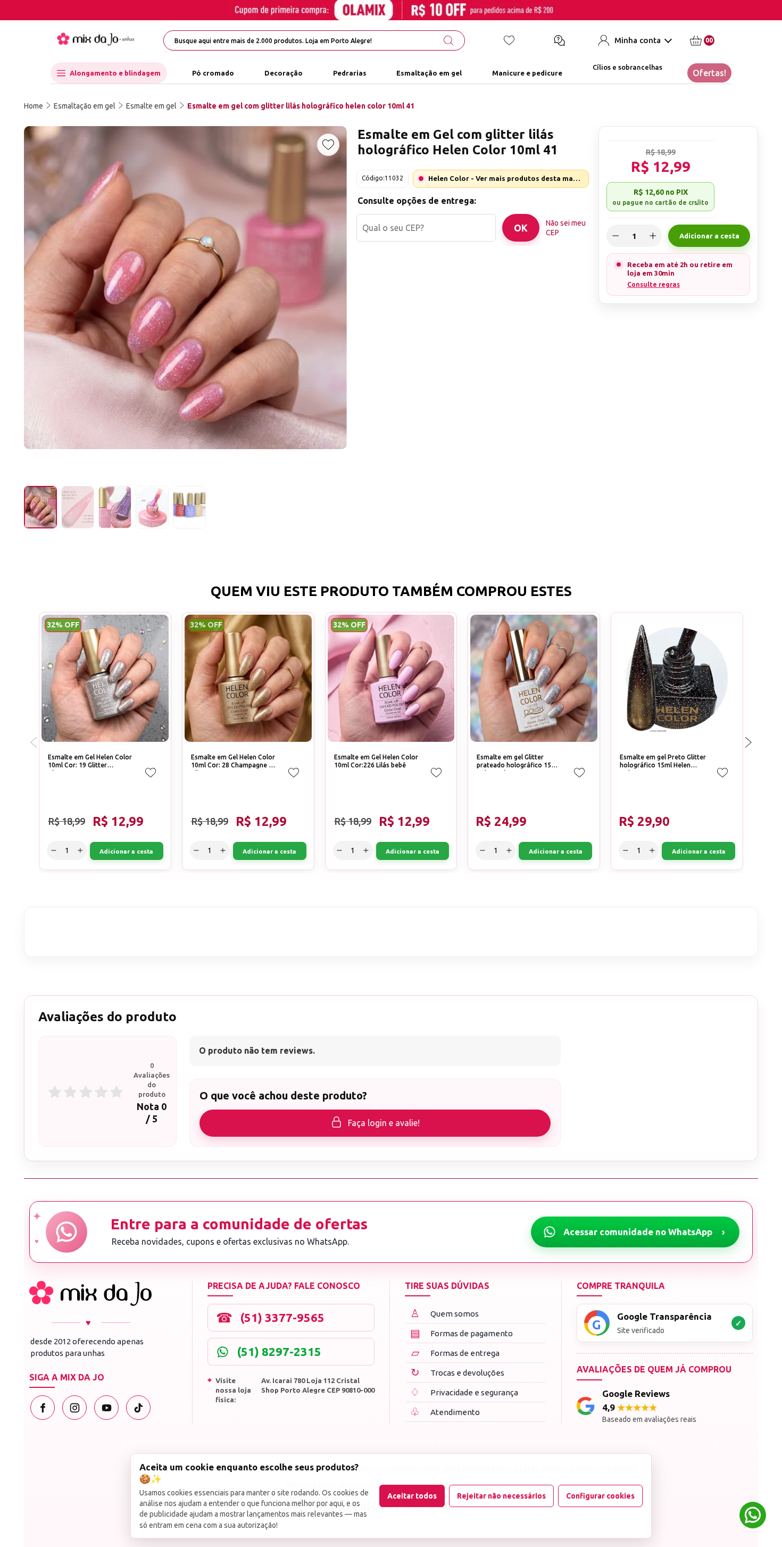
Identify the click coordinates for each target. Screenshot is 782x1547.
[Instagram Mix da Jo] (74, 1407)
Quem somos (444, 1313)
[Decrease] (615, 236)
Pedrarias (350, 73)
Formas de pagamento (461, 1333)
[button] (748, 742)
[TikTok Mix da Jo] (138, 1407)
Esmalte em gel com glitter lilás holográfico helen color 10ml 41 (300, 106)
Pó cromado (213, 73)
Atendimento (445, 1411)
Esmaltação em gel (429, 73)
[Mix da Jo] (90, 1293)
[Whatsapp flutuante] (752, 1516)
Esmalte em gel (151, 106)
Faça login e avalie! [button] (384, 1123)
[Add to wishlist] (328, 144)
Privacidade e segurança (464, 1392)
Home (33, 106)
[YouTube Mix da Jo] (106, 1407)
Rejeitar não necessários (501, 1496)
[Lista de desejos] (509, 40)
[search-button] (448, 40)
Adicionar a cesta (709, 235)
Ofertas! (709, 73)
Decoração (283, 73)
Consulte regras (653, 284)
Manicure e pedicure (527, 73)
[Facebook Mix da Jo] (42, 1407)
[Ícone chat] (559, 40)
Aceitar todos (412, 1496)
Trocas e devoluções (458, 1372)
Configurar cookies (600, 1496)
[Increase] (653, 236)
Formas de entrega (455, 1352)
